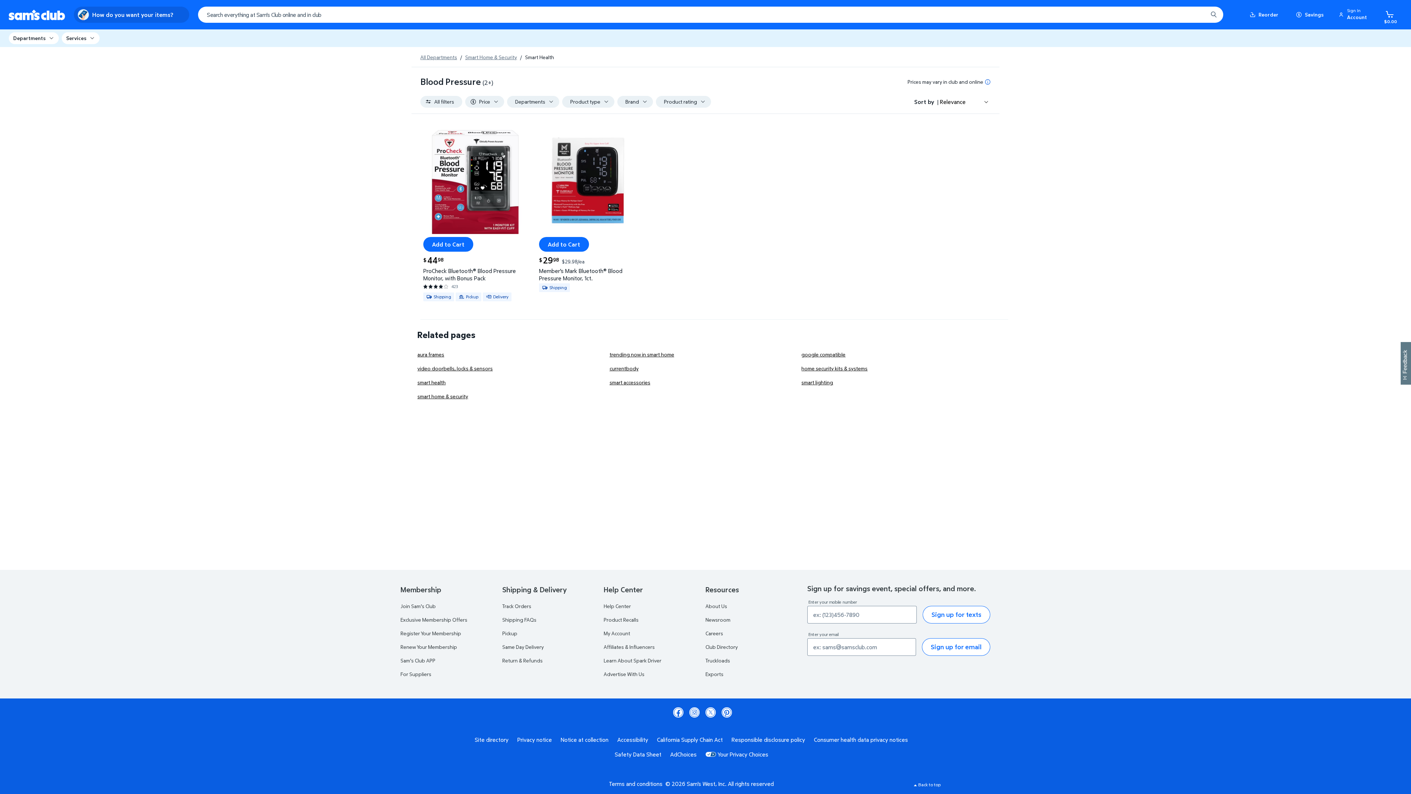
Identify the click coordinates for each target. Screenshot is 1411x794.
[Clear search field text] (1197, 15)
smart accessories (630, 382)
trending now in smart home (642, 354)
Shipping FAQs (519, 619)
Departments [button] (29, 38)
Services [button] (76, 38)
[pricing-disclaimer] (988, 82)
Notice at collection (584, 740)
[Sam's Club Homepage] (37, 15)
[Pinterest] (726, 712)
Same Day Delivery (523, 646)
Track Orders (516, 606)
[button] (1354, 15)
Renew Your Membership (429, 646)
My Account (617, 633)
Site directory (492, 740)
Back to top (929, 785)
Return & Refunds (522, 660)
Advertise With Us (624, 674)
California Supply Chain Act (690, 740)
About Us (716, 606)
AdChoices (683, 754)
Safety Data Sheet (638, 754)
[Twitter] (710, 712)
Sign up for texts (956, 614)
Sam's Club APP (418, 660)
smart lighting (817, 382)
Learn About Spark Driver (632, 660)
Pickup (509, 633)
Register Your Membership (431, 633)
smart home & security (442, 396)
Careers (714, 633)
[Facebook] (678, 712)
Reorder (1268, 14)
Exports (715, 674)
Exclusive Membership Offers (434, 619)
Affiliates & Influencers (629, 646)
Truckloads (718, 660)
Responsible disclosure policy (768, 740)
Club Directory (722, 646)
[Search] (1214, 15)
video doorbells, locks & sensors (455, 368)
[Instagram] (694, 712)
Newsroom (718, 619)
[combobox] (710, 15)
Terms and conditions (636, 784)
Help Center (617, 606)
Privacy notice (534, 740)
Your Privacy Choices (743, 754)
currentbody (624, 368)
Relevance (953, 102)
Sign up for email (956, 646)
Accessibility (632, 740)
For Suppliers (416, 674)
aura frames (430, 354)
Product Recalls (621, 619)
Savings (1314, 14)
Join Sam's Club (418, 606)
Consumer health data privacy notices (861, 740)
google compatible (823, 354)
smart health (431, 382)
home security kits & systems (834, 368)
